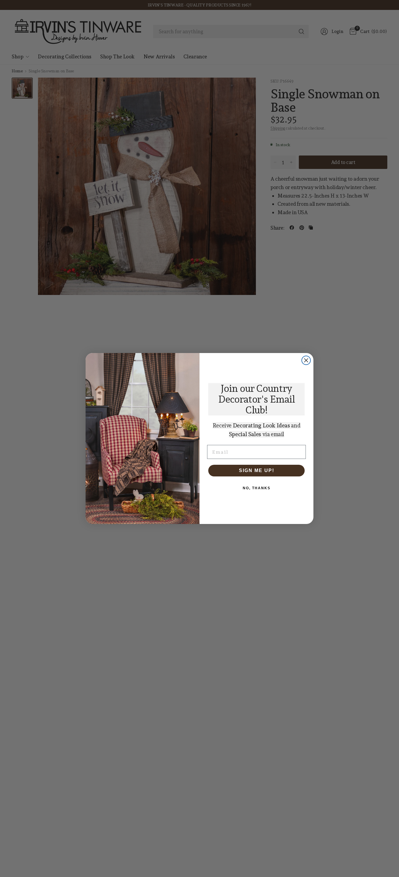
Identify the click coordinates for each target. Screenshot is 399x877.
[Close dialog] (306, 360)
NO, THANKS (256, 488)
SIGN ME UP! (256, 470)
